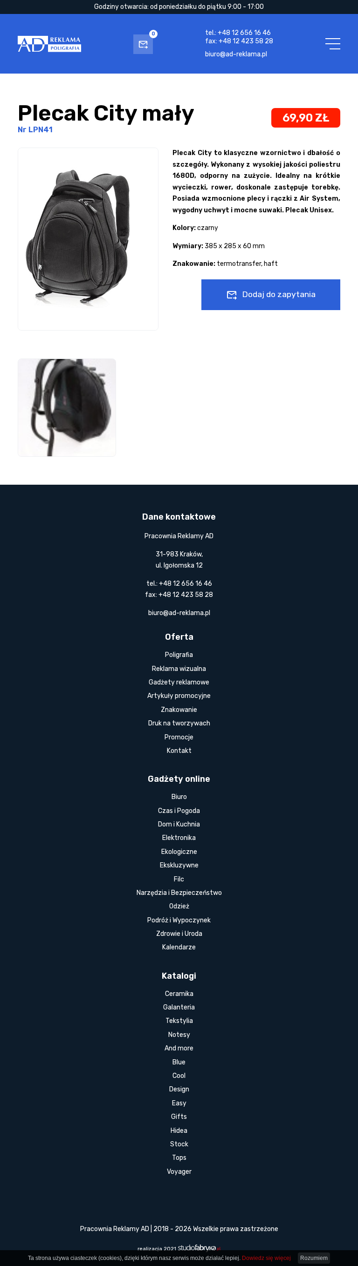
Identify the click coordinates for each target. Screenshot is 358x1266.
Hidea (179, 1130)
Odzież (179, 906)
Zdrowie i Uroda (179, 933)
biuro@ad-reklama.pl (236, 54)
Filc (179, 879)
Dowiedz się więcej (266, 1258)
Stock (179, 1144)
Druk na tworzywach (179, 723)
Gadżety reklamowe (179, 682)
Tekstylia (179, 1020)
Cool (179, 1075)
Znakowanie (179, 709)
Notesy (179, 1034)
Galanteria (179, 1007)
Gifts (179, 1116)
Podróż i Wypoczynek (179, 920)
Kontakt (179, 750)
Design (179, 1089)
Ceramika (179, 993)
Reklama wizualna (179, 668)
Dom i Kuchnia (179, 824)
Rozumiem (314, 1258)
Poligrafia (179, 654)
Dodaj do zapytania (279, 294)
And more (179, 1048)
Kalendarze (179, 947)
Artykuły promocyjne (179, 695)
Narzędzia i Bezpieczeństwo (179, 892)
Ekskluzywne (179, 865)
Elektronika (179, 837)
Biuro (179, 796)
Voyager (179, 1171)
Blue (179, 1062)
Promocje (179, 737)
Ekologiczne (179, 851)
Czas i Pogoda (179, 810)
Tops (179, 1157)
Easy (179, 1103)
